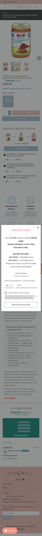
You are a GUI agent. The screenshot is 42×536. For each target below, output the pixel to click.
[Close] (38, 227)
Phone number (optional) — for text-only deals (20, 281)
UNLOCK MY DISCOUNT (21, 305)
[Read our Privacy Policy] (36, 296)
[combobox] (9, 285)
